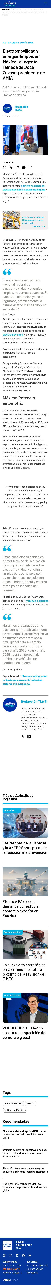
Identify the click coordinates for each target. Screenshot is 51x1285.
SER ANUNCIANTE (11, 1267)
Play (18, 1246)
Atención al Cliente (12, 1270)
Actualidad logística (18, 40)
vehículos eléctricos (15, 1107)
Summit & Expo (24, 1243)
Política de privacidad (37, 1263)
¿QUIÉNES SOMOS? (35, 1267)
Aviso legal (32, 1270)
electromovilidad (13, 332)
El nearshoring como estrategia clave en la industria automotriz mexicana (25, 677)
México (31, 1100)
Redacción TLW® (21, 106)
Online (20, 1239)
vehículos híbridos (37, 598)
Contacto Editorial (12, 1263)
